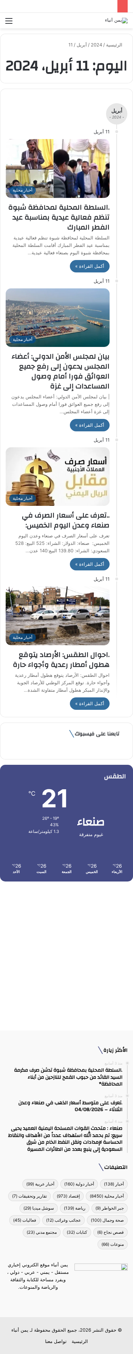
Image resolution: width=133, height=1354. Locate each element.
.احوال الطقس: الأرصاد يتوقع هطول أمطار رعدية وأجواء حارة (61, 659)
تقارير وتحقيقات (29, 1196)
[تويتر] (71, 1300)
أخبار (114, 1184)
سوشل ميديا (38, 1208)
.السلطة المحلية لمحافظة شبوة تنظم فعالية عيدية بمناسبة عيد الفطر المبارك (59, 217)
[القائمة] (8, 23)
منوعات (112, 1244)
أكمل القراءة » (89, 266)
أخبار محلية (107, 1196)
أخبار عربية (40, 1184)
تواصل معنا (56, 1341)
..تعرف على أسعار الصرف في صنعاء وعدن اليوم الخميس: (66, 520)
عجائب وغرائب (63, 1220)
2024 (96, 45)
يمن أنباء (19, 1330)
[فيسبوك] (79, 1300)
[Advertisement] (66, 953)
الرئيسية (115, 45)
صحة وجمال (107, 1220)
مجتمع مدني (42, 1232)
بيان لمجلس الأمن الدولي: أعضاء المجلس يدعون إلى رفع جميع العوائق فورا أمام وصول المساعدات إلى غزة (61, 371)
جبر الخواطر (109, 1208)
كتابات (77, 1232)
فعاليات (24, 1220)
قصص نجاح (110, 1232)
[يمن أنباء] (116, 20)
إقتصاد (68, 1196)
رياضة (74, 1208)
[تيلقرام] (62, 1300)
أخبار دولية (79, 1184)
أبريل (82, 45)
